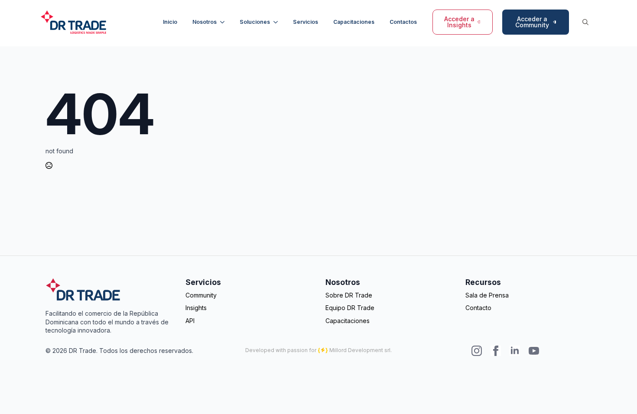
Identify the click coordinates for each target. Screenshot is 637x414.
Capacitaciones (353, 22)
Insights (196, 307)
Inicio (170, 22)
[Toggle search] (585, 22)
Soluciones (255, 22)
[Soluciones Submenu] (277, 22)
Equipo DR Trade (349, 307)
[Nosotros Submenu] (224, 22)
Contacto (478, 307)
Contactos (403, 22)
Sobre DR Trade (348, 295)
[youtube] (534, 351)
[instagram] (476, 351)
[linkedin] (515, 351)
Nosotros (204, 22)
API (190, 320)
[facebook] (496, 351)
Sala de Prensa (487, 295)
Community (201, 295)
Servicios (305, 22)
